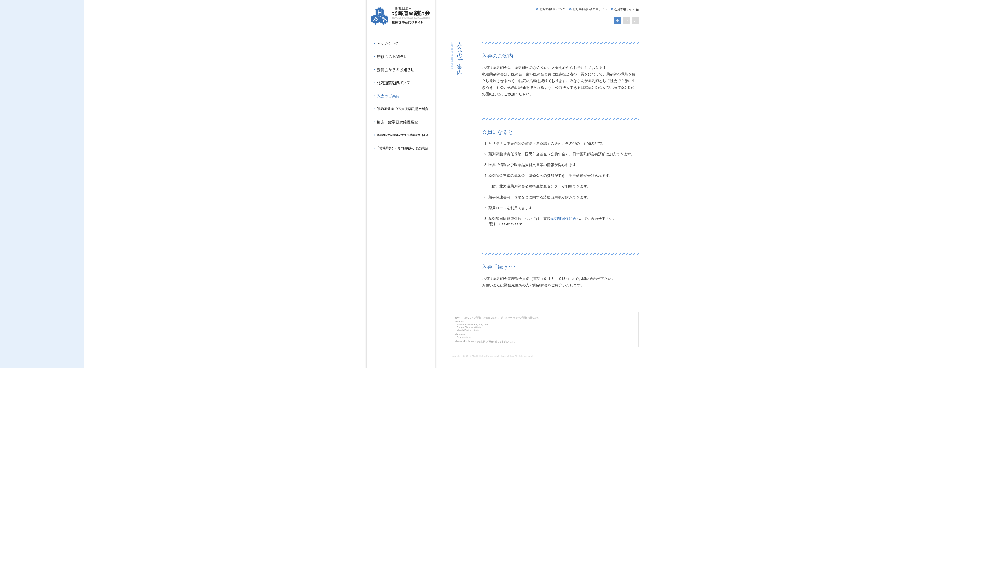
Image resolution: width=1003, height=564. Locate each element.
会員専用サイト (624, 9)
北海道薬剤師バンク (552, 9)
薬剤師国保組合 (563, 218)
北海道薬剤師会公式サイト (590, 9)
